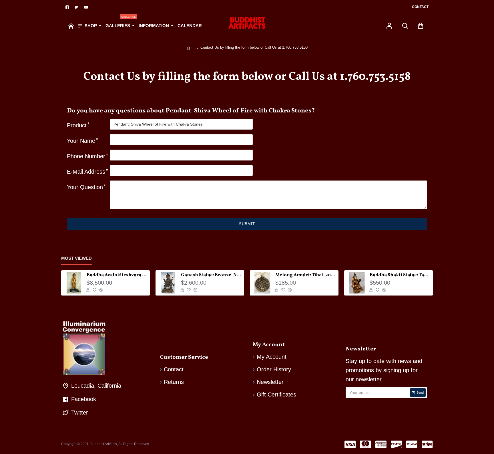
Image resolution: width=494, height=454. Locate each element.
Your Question (85, 187)
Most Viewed (76, 258)
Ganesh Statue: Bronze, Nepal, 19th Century (211, 275)
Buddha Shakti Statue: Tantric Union (400, 275)
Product (77, 125)
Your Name (81, 141)
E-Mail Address (86, 171)
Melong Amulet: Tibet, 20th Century (305, 275)
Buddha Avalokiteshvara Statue (117, 275)
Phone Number (86, 156)
